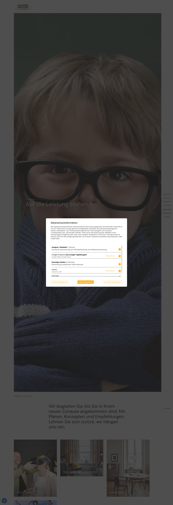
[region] (86, 261)
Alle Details (110, 256)
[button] (120, 249)
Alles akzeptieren (86, 282)
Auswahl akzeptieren (112, 282)
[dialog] (86, 252)
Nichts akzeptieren (59, 282)
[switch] (119, 249)
